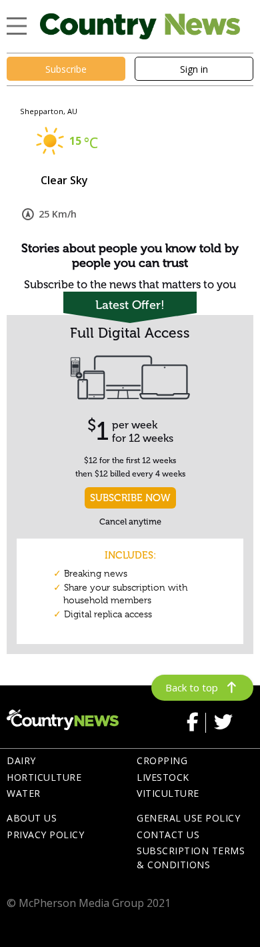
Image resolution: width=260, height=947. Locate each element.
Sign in (194, 69)
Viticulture (168, 793)
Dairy (21, 760)
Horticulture (44, 777)
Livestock (163, 777)
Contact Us (168, 834)
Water (24, 793)
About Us (32, 818)
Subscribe (66, 69)
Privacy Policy (45, 834)
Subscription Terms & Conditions (191, 857)
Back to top (191, 687)
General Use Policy (188, 818)
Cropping (162, 760)
